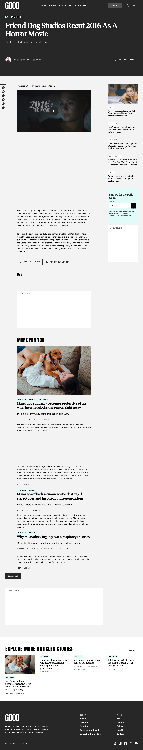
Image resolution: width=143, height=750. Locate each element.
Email (113, 202)
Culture (82, 5)
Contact (84, 722)
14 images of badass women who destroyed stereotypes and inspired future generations (50, 496)
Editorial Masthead (89, 730)
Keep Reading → (23, 484)
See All (132, 650)
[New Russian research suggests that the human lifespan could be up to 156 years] (123, 127)
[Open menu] (134, 5)
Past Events (43, 399)
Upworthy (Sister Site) (90, 734)
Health (72, 5)
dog (46, 430)
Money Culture (115, 156)
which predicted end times (46, 213)
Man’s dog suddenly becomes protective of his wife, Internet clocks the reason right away (51, 405)
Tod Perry (20, 60)
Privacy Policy (124, 213)
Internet (113, 140)
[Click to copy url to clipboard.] (3, 107)
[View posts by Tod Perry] (8, 60)
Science (62, 5)
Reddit (78, 466)
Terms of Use (113, 213)
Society (52, 5)
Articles (16, 17)
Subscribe (115, 5)
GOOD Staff (32, 419)
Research (113, 124)
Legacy (31, 399)
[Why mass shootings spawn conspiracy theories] (88, 663)
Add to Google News (126, 60)
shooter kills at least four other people (50, 562)
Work (111, 107)
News (43, 5)
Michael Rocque (47, 548)
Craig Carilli (22, 510)
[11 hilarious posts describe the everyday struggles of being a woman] (123, 662)
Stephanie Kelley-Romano (28, 548)
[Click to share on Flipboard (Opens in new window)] (3, 99)
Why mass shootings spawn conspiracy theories (53, 537)
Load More (13, 576)
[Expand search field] (127, 5)
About (83, 718)
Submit (134, 207)
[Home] (6, 17)
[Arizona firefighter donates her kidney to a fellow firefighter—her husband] (123, 176)
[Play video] (53, 110)
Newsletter (85, 726)
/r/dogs (44, 469)
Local (111, 172)
